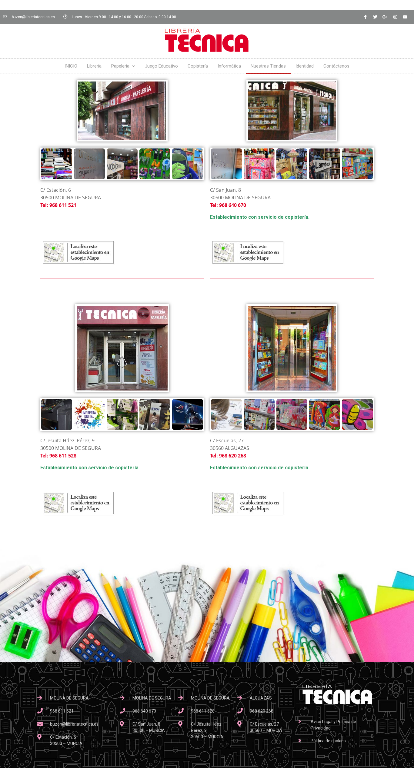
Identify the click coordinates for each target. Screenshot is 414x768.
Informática (229, 66)
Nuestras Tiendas (268, 66)
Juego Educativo (161, 66)
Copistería (198, 66)
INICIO (71, 66)
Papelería (120, 66)
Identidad (304, 66)
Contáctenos (336, 66)
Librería (94, 66)
